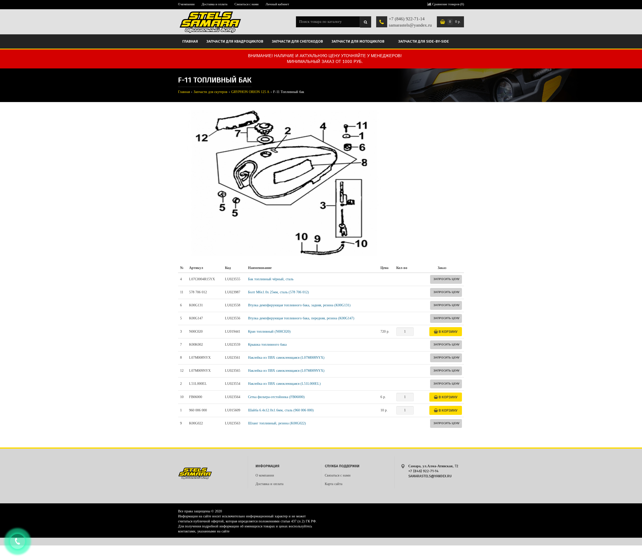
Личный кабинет (277, 4)
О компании (186, 4)
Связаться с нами (246, 4)
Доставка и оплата (214, 4)
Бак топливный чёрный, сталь (270, 279)
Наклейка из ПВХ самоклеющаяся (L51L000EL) (284, 384)
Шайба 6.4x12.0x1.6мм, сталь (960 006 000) (281, 410)
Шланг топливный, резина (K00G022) (277, 423)
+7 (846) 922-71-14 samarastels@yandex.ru (410, 22)
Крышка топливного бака (267, 344)
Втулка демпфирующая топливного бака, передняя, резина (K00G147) (301, 318)
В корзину (447, 331)
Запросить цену (446, 279)
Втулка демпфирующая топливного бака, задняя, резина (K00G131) (299, 305)
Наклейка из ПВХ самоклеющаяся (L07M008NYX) (286, 357)
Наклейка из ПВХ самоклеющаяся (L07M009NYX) (286, 370)
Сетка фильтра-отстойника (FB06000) (276, 397)
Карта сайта (333, 484)
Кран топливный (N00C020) (269, 331)
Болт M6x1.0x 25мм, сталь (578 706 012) (278, 292)
